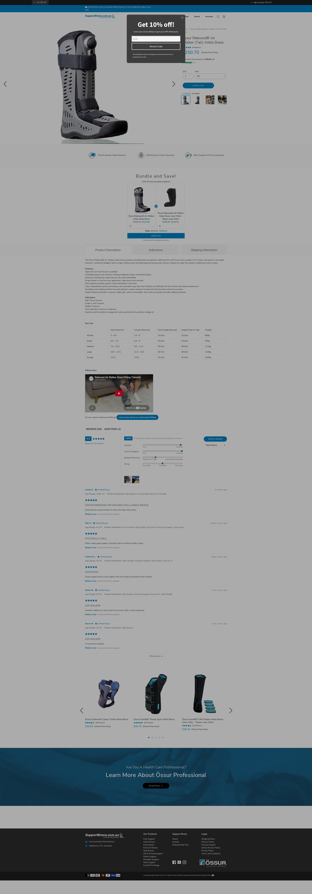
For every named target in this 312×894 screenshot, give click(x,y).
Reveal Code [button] (156, 46)
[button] (182, 17)
